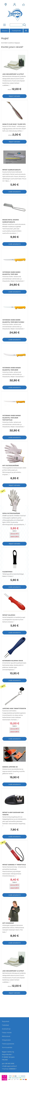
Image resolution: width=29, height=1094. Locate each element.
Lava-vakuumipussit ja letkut (13, 74)
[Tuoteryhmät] (4, 25)
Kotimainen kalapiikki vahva (12, 661)
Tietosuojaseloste (8, 1044)
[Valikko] (26, 31)
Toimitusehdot (7, 1047)
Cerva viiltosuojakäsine (11, 513)
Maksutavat (6, 1036)
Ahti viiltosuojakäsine (10, 465)
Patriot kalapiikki (8, 615)
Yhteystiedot (6, 1040)
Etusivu (4, 30)
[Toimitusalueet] (5, 4)
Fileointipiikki (7, 572)
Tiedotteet (5, 1025)
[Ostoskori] (23, 4)
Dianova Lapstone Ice (10, 767)
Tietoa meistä (6, 1032)
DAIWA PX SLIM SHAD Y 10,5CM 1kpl (14, 124)
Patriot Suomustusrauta (11, 170)
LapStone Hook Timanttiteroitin (14, 708)
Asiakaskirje (6, 1029)
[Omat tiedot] (14, 4)
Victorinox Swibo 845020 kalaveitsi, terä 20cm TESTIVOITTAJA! (11, 418)
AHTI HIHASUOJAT (8, 923)
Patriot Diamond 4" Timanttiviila (14, 865)
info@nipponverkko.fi (9, 1066)
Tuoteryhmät (16, 30)
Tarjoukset (5, 1021)
